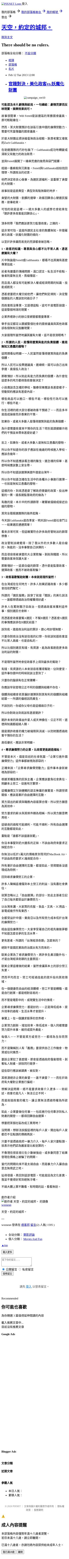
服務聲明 (38, 1510)
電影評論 (29, 1234)
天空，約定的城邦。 (26, 27)
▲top (4, 1245)
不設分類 (30, 53)
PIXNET (17, 1506)
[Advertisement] (15, 1393)
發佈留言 (7, 1273)
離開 (20, 1552)
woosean (6, 1204)
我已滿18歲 (9, 1552)
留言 (33, 1224)
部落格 (12, 64)
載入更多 (7, 1252)
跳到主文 (7, 37)
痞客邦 (25, 1224)
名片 (11, 68)
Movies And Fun (32, 1239)
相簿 (11, 60)
